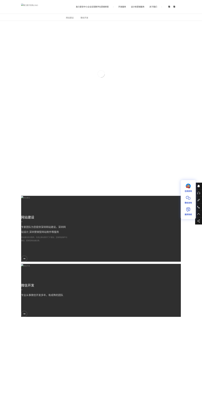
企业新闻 (80, 369)
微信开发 (84, 17)
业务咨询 (151, 342)
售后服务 (168, 342)
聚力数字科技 (61, 389)
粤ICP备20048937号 (85, 389)
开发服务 (122, 6)
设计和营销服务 (137, 6)
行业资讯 (67, 369)
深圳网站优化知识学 (43, 383)
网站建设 (70, 17)
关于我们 (153, 6)
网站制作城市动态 (57, 383)
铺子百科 (68, 383)
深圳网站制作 (30, 383)
